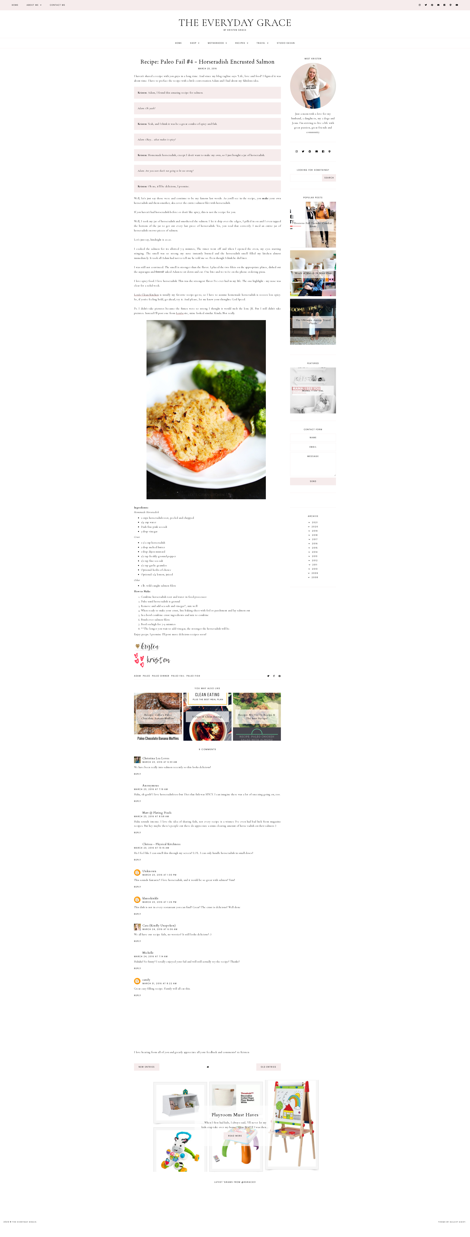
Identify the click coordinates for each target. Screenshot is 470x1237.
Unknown (149, 871)
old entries (268, 1067)
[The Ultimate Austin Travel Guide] (313, 343)
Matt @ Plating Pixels (157, 813)
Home (15, 5)
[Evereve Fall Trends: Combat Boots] (313, 246)
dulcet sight (458, 1222)
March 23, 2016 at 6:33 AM (159, 762)
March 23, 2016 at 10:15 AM (151, 848)
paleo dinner (160, 676)
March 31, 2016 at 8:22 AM (159, 983)
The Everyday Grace (235, 23)
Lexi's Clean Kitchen (146, 294)
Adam (137, 676)
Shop (193, 43)
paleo (146, 676)
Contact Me (57, 5)
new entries (147, 1067)
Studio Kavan (286, 43)
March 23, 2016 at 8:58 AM (151, 816)
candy (146, 980)
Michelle (148, 953)
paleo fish (193, 676)
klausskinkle (150, 898)
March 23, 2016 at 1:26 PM (159, 902)
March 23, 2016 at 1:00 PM (159, 875)
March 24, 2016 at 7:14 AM (151, 956)
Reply (137, 774)
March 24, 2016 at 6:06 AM (160, 929)
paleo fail (178, 676)
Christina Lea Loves (155, 758)
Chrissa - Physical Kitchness (161, 844)
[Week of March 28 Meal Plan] (313, 295)
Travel (261, 43)
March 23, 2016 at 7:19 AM (151, 789)
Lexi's (180, 313)
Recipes (240, 43)
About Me (33, 5)
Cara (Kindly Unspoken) (159, 925)
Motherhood (216, 43)
